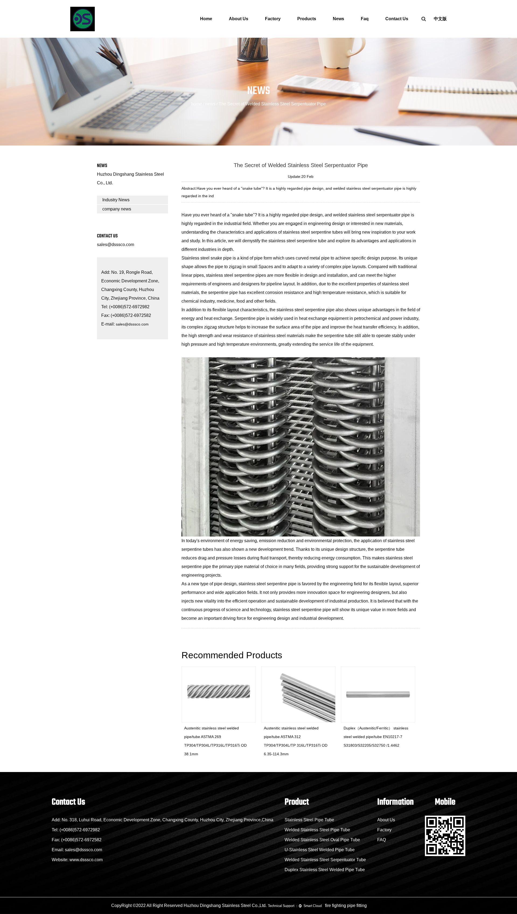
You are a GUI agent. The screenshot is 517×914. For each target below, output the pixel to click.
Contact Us (396, 18)
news (210, 104)
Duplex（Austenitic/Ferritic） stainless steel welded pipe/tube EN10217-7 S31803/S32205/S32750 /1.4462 (299, 736)
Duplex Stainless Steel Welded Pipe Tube (325, 869)
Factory (273, 18)
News (338, 18)
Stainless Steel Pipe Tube (309, 820)
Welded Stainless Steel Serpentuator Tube (325, 859)
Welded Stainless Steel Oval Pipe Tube (322, 839)
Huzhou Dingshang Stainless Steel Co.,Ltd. (225, 905)
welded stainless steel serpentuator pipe (371, 215)
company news (116, 209)
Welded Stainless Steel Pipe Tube (317, 830)
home (196, 104)
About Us (238, 18)
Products (306, 18)
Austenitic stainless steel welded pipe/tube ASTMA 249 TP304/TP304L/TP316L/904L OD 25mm (380, 736)
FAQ (381, 839)
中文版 (440, 18)
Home (206, 18)
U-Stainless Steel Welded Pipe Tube (320, 849)
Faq (365, 18)
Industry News (116, 200)
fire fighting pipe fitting (346, 905)
